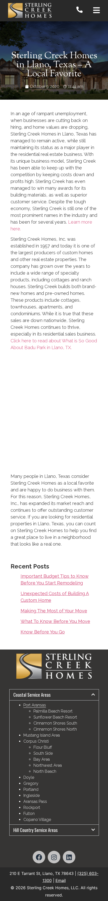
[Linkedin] (69, 857)
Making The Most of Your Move (54, 610)
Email (61, 880)
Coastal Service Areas (31, 694)
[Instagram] (54, 857)
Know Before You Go (43, 631)
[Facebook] (39, 857)
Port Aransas (34, 705)
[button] (54, 694)
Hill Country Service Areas (35, 830)
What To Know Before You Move (55, 621)
